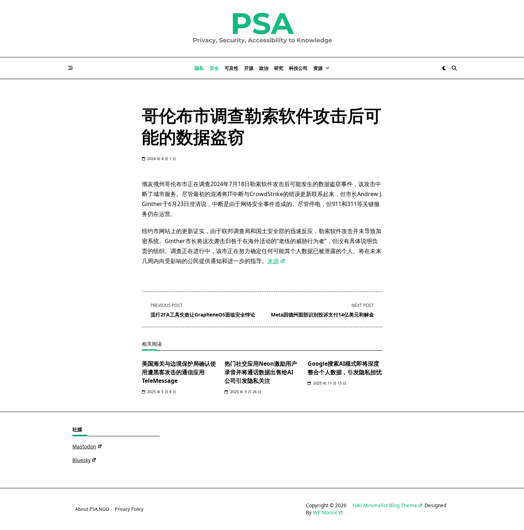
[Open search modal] (454, 68)
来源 (273, 261)
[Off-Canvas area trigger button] (70, 68)
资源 (318, 68)
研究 (278, 68)
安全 (214, 68)
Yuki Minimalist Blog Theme (384, 505)
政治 (263, 68)
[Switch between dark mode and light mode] (444, 68)
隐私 (199, 68)
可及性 (231, 68)
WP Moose (325, 512)
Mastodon (84, 446)
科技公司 (298, 68)
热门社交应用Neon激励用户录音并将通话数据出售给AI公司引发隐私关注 (261, 372)
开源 (248, 68)
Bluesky (81, 460)
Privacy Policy (129, 509)
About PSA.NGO (92, 509)
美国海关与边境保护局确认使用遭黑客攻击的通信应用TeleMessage (179, 372)
